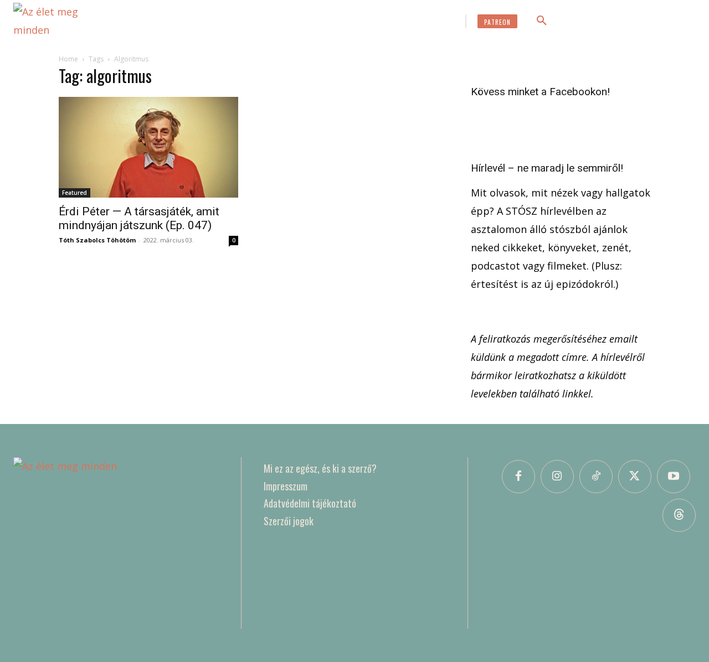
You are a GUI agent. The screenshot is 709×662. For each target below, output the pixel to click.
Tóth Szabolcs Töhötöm (97, 240)
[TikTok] (596, 476)
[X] (634, 476)
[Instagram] (557, 476)
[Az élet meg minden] (63, 21)
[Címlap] (116, 543)
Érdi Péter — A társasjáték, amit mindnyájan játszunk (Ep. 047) (139, 218)
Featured (74, 192)
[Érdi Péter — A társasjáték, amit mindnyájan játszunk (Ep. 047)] (148, 147)
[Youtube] (673, 476)
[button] (541, 21)
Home (68, 59)
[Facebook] (518, 476)
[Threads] (679, 515)
